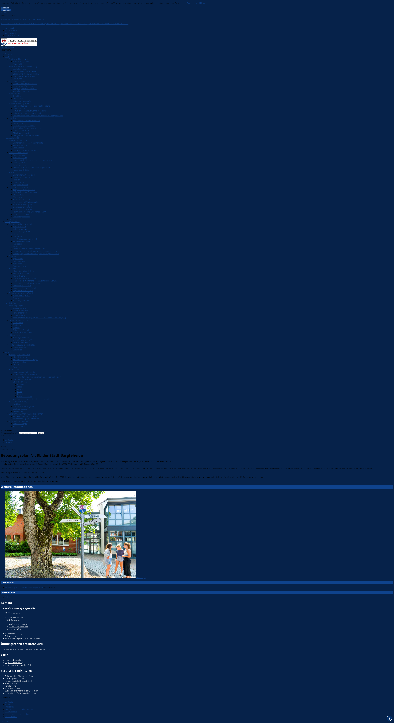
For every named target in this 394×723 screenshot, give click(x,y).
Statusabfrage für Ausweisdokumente (20, 693)
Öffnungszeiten (19, 162)
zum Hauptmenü (12, 30)
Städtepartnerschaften (22, 101)
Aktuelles (8, 352)
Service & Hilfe (15, 369)
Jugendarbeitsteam (21, 310)
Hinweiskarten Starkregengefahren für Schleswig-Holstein (37, 377)
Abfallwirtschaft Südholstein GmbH (19, 676)
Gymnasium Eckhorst (22, 285)
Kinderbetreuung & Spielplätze (22, 345)
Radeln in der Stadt (21, 130)
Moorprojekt (18, 194)
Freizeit (20, 394)
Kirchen (16, 327)
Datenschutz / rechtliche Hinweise (19, 709)
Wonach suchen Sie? (9, 433)
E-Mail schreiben (18, 626)
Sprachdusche (19, 108)
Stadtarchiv (18, 64)
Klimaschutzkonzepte (22, 199)
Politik (11, 172)
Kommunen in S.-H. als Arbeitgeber (19, 681)
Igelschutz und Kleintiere (23, 214)
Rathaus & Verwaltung (18, 152)
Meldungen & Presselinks (19, 354)
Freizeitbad (13, 234)
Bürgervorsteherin (20, 184)
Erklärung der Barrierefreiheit (17, 714)
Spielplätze (17, 350)
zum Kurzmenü (11, 33)
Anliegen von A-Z (20, 145)
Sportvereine (18, 263)
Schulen (12, 268)
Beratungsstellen (20, 308)
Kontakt (8, 704)
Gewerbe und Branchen (23, 86)
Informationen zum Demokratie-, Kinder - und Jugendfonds (38, 115)
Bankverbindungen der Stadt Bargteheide (22, 638)
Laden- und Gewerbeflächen (25, 83)
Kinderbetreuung (20, 347)
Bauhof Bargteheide (21, 61)
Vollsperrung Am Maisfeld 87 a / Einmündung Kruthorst (24, 19)
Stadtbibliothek (19, 226)
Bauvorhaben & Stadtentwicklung (23, 66)
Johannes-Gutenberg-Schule (25, 288)
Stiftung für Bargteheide (23, 330)
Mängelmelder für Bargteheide (26, 135)
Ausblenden (5, 7)
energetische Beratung (22, 207)
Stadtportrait (14, 93)
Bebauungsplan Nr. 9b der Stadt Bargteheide (24, 587)
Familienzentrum (20, 313)
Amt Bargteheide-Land (14, 678)
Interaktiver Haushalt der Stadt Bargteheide (31, 167)
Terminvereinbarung (13, 633)
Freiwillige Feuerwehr (22, 337)
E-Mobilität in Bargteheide (24, 125)
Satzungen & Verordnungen (25, 150)
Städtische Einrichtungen (19, 59)
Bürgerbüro (22, 389)
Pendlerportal (11, 686)
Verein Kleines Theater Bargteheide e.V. (29, 249)
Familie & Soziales (12, 303)
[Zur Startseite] (19, 45)
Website (15, 629)
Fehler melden (11, 716)
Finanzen (13, 219)
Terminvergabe (19, 165)
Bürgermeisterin (20, 155)
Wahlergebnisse (19, 362)
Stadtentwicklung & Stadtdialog (26, 74)
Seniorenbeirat (19, 182)
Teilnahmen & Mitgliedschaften (26, 202)
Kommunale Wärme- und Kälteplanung (29, 212)
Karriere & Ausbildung (18, 401)
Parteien (16, 180)
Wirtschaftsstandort (21, 91)
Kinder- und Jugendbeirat (23, 177)
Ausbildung (17, 404)
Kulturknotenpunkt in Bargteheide (27, 113)
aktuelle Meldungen (21, 241)
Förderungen (18, 197)
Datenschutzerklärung (196, 3)
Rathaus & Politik (12, 138)
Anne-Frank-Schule (21, 273)
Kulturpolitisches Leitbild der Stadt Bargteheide (33, 106)
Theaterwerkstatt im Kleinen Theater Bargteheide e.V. (35, 251)
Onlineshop (18, 236)
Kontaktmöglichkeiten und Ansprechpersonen (32, 160)
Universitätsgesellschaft (23, 231)
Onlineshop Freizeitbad (27, 239)
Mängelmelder (11, 711)
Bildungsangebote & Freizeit (20, 224)
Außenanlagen (19, 261)
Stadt (7, 56)
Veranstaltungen (20, 423)
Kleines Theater (15, 246)
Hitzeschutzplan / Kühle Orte (25, 374)
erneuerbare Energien (22, 204)
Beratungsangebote (17, 305)
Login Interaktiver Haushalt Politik (19, 665)
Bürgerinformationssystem (24, 175)
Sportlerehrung (19, 266)
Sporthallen (18, 258)
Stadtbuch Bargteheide (23, 379)
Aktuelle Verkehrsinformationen (26, 120)
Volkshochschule (20, 229)
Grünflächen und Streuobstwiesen (27, 192)
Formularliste (18, 147)
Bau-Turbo (17, 79)
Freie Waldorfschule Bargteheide (26, 283)
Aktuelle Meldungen (21, 357)
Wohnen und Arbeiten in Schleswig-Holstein (31, 399)
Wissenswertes (19, 98)
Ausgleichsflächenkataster (24, 189)
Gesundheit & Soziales (18, 320)
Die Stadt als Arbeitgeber (23, 406)
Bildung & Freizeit (12, 221)
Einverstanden (6, 10)
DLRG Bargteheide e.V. (22, 340)
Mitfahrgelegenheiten (22, 133)
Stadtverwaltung (20, 157)
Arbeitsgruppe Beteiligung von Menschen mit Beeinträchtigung (39, 317)
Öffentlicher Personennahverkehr (27, 128)
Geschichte (17, 96)
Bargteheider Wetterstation (24, 372)
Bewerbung (18, 411)
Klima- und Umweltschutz (19, 187)
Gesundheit (18, 322)
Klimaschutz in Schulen (22, 209)
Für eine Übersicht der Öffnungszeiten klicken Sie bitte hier (25, 649)
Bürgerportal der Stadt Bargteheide (28, 143)
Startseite (9, 54)
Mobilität (12, 118)
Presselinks (17, 364)
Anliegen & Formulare (18, 140)
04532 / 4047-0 (18, 624)
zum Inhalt (9, 28)
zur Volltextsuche (12, 35)
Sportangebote (15, 256)
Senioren (17, 325)
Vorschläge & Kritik (21, 170)
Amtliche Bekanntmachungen (25, 359)
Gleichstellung (19, 315)
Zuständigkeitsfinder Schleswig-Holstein (21, 691)
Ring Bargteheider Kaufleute (25, 88)
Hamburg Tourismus (21, 300)
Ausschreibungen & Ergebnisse (26, 418)
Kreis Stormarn (11, 683)
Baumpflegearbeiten (21, 216)
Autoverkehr (18, 123)
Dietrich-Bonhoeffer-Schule (24, 278)
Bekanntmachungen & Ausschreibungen (26, 414)
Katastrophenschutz (21, 342)
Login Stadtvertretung (14, 662)
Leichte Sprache (7, 47)
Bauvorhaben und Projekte (24, 71)
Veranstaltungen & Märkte (20, 421)
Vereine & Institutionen (23, 332)
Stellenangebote (20, 409)
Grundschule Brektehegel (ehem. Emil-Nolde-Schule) (35, 281)
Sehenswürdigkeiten (21, 295)
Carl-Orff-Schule (20, 276)
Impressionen (19, 244)
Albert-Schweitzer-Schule (23, 271)
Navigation (21, 384)
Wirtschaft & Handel (17, 81)
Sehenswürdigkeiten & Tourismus (23, 293)
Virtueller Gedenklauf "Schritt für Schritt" (30, 111)
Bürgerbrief (18, 367)
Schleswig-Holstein (12, 688)
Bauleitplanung (19, 69)
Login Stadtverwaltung (14, 660)
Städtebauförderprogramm (24, 76)
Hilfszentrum (14, 335)
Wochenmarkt (19, 426)
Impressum (9, 707)
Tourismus (17, 298)
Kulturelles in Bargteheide (19, 103)
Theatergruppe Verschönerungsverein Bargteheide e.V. (36, 253)
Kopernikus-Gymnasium (23, 290)
